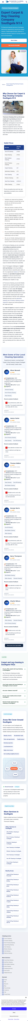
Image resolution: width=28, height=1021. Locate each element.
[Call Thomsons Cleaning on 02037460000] (25, 2)
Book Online (14, 40)
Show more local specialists (14, 645)
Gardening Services (8, 968)
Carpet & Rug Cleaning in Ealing (13, 906)
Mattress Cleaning (8, 953)
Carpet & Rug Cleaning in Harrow (13, 921)
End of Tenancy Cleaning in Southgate (13, 837)
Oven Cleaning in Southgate (13, 847)
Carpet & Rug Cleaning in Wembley (13, 916)
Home (5, 979)
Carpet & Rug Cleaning (9, 944)
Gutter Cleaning (7, 966)
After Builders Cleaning (9, 964)
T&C (5, 992)
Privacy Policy (10, 1019)
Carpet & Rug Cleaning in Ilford (13, 885)
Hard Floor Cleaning (8, 962)
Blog (5, 985)
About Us (6, 983)
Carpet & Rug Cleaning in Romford (13, 896)
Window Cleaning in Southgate (14, 851)
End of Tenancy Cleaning (9, 942)
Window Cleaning (8, 949)
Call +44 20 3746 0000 (14, 45)
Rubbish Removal (8, 972)
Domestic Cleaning (8, 940)
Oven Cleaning (7, 946)
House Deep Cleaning (8, 960)
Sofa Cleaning (7, 951)
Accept (14, 1008)
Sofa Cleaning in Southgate (13, 854)
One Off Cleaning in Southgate (14, 858)
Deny (14, 1012)
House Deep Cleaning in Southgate (12, 863)
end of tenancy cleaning (14, 300)
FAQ (5, 981)
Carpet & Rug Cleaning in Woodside (13, 875)
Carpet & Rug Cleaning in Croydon (13, 901)
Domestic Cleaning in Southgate (12, 843)
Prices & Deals (7, 988)
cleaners (15, 272)
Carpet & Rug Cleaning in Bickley (13, 880)
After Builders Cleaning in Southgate (13, 832)
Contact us (6, 990)
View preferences (14, 1016)
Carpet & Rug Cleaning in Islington (13, 911)
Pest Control (7, 970)
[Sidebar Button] (2, 2)
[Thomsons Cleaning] (15, 2)
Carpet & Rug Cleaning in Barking (13, 890)
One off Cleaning (7, 938)
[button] (26, 997)
